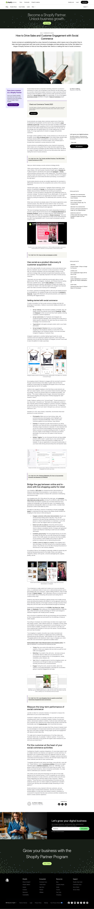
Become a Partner (13, 104)
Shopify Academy (35, 2)
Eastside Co (62, 170)
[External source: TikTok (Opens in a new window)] (81, 903)
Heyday (42, 189)
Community (26, 2)
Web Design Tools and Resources (78, 194)
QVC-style (38, 490)
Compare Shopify (60, 884)
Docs (21, 2)
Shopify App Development (76, 200)
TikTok (61, 171)
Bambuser (36, 609)
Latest (28, 6)
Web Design (73, 264)
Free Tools (58, 892)
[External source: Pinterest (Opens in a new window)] (87, 903)
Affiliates (41, 892)
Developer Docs (43, 882)
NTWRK (50, 607)
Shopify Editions (26, 884)
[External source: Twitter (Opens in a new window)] (62, 804)
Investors (25, 889)
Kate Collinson (50, 282)
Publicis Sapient (37, 593)
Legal (31, 902)
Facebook (58, 311)
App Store (41, 887)
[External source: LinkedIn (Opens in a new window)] (66, 804)
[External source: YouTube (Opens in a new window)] (75, 903)
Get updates (79, 146)
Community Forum (77, 884)
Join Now (84, 2)
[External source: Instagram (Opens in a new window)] (78, 903)
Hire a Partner (76, 887)
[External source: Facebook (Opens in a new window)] (59, 804)
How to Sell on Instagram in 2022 (48, 255)
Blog (7, 6)
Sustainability (26, 894)
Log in (77, 2)
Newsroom (25, 892)
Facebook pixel (43, 724)
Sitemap (46, 902)
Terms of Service (23, 902)
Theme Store (42, 884)
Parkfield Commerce (42, 765)
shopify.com (71, 2)
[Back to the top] (7, 880)
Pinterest (37, 313)
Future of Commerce (55, 97)
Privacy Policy (38, 902)
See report (33, 113)
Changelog (58, 894)
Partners (41, 889)
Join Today (47, 23)
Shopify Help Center (77, 882)
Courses (58, 889)
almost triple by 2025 (39, 95)
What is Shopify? (26, 882)
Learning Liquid (74, 270)
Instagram (55, 171)
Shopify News (13, 6)
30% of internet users (43, 137)
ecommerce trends (32, 97)
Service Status (76, 889)
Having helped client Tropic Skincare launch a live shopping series (45, 642)
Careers (24, 887)
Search (85, 6)
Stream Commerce (55, 215)
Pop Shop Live (56, 607)
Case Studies (22, 6)
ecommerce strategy (48, 764)
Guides (57, 887)
